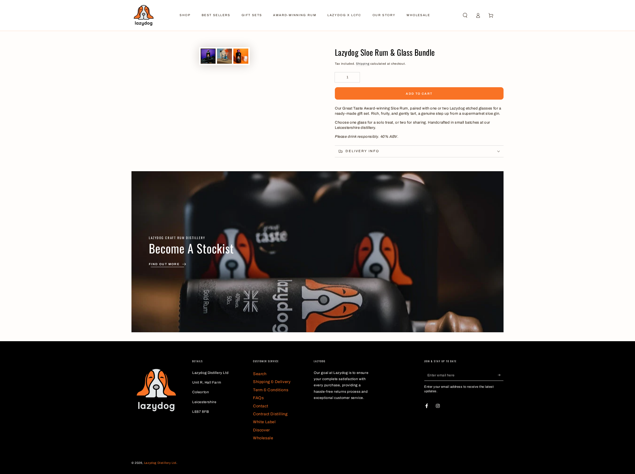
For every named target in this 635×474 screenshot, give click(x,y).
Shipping (363, 63)
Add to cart (419, 93)
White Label (264, 422)
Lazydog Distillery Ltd (160, 463)
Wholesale (263, 438)
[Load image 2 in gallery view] (224, 56)
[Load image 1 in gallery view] (208, 56)
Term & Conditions (270, 390)
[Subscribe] (501, 375)
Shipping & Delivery (271, 382)
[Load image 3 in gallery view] (240, 56)
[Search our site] (465, 15)
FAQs (258, 398)
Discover (261, 430)
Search (260, 374)
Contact (260, 406)
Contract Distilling (270, 414)
